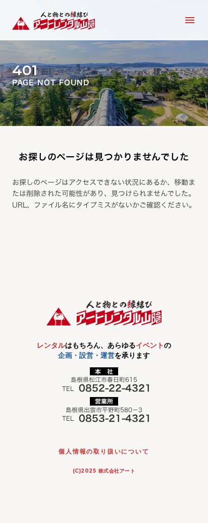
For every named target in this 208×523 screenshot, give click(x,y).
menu (190, 20)
